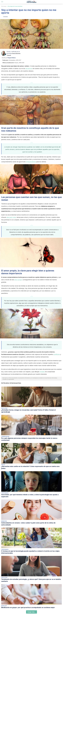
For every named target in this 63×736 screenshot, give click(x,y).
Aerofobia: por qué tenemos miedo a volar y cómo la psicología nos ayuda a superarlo (30, 496)
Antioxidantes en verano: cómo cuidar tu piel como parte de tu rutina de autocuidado (28, 524)
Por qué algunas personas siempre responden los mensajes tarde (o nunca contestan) (29, 439)
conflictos (57, 354)
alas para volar (11, 217)
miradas (42, 371)
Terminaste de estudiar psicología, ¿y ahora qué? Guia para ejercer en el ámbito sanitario (31, 580)
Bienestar (4, 521)
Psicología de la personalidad (15, 6)
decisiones (28, 68)
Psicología (3, 6)
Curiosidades (4, 493)
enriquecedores (31, 162)
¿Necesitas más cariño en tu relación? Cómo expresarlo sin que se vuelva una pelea (30, 467)
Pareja (3, 464)
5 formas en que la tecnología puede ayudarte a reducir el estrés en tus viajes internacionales (30, 552)
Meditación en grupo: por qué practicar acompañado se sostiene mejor (28, 607)
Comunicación (5, 436)
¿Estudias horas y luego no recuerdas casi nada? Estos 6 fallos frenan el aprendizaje (28, 411)
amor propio (18, 279)
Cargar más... (31, 612)
